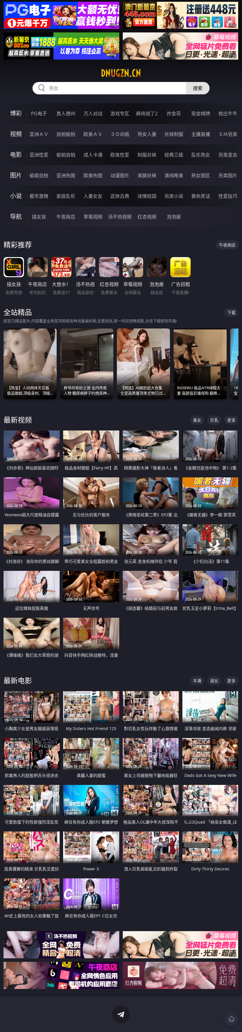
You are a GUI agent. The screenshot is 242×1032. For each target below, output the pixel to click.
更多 (231, 420)
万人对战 (93, 113)
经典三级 (173, 155)
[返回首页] (231, 1019)
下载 (231, 312)
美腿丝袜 (147, 175)
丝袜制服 (173, 134)
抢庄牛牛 (227, 113)
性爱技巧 (227, 196)
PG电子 (39, 113)
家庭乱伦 (65, 196)
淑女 (214, 680)
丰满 (197, 680)
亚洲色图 (65, 175)
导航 (16, 217)
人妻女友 (93, 196)
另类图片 (227, 175)
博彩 (16, 113)
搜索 (197, 88)
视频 (16, 134)
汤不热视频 (120, 216)
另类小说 (173, 196)
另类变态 (227, 155)
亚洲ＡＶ (39, 134)
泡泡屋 (174, 216)
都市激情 (39, 196)
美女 (197, 420)
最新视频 (18, 420)
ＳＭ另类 (227, 134)
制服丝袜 (147, 155)
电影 (16, 155)
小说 (16, 196)
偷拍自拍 (65, 155)
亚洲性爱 (39, 155)
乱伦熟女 (200, 155)
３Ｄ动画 (119, 134)
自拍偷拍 (65, 134)
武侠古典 (119, 196)
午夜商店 (65, 216)
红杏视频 (147, 216)
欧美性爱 (119, 155)
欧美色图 (93, 175)
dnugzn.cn (121, 73)
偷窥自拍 (39, 175)
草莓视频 (93, 216)
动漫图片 (119, 175)
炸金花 (174, 113)
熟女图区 (200, 175)
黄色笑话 (200, 196)
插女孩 (39, 216)
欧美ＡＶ (93, 134)
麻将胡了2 (147, 113)
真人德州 (65, 113)
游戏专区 (119, 113)
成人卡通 (93, 155)
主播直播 (200, 134)
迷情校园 (147, 196)
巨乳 (214, 420)
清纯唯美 (173, 175)
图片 (16, 175)
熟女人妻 (147, 134)
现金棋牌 (200, 113)
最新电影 (18, 680)
